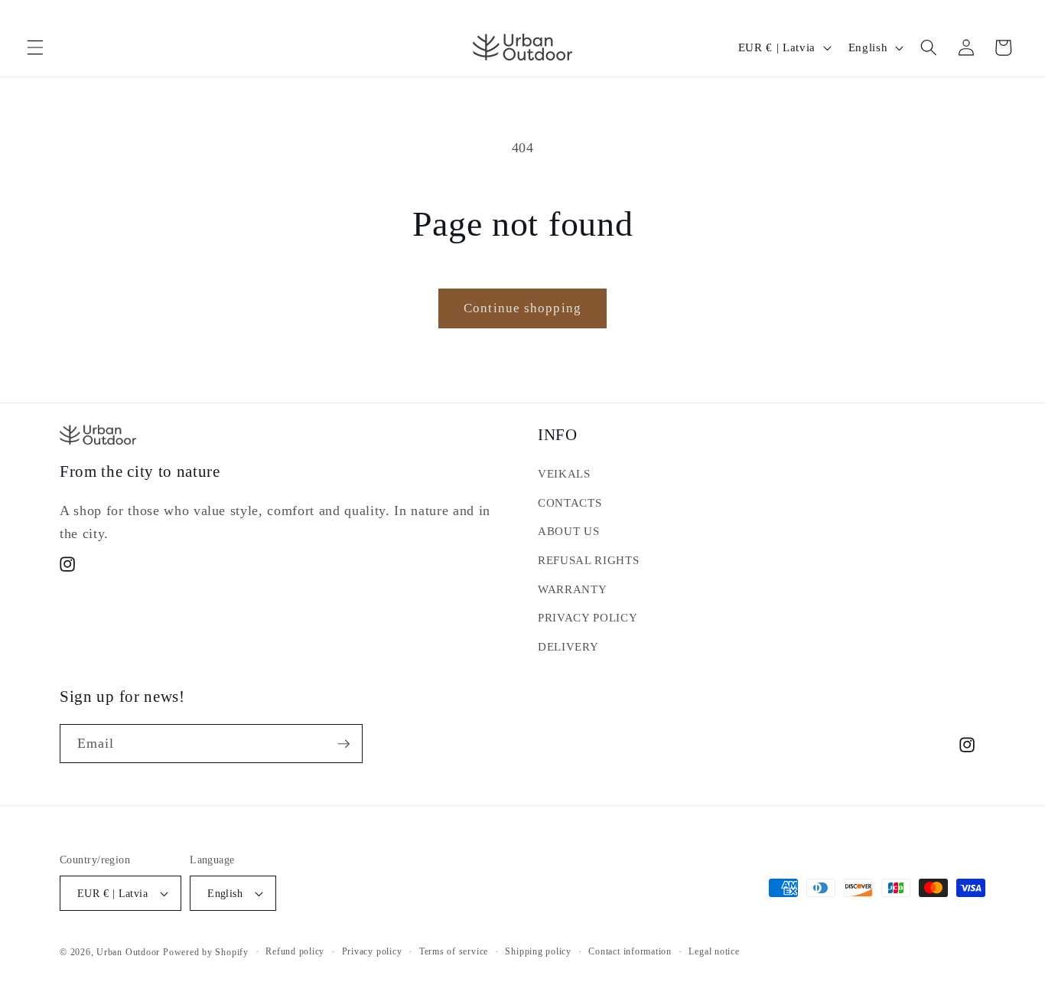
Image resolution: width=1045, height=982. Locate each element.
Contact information (630, 951)
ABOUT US (568, 530)
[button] (35, 47)
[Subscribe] (343, 744)
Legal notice (714, 951)
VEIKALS (564, 473)
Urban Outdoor (128, 952)
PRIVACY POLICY (587, 617)
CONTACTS (569, 502)
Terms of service (453, 951)
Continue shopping (522, 308)
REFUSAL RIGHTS (588, 559)
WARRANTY (572, 588)
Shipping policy (538, 951)
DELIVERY (568, 646)
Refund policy (294, 951)
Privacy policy (372, 951)
